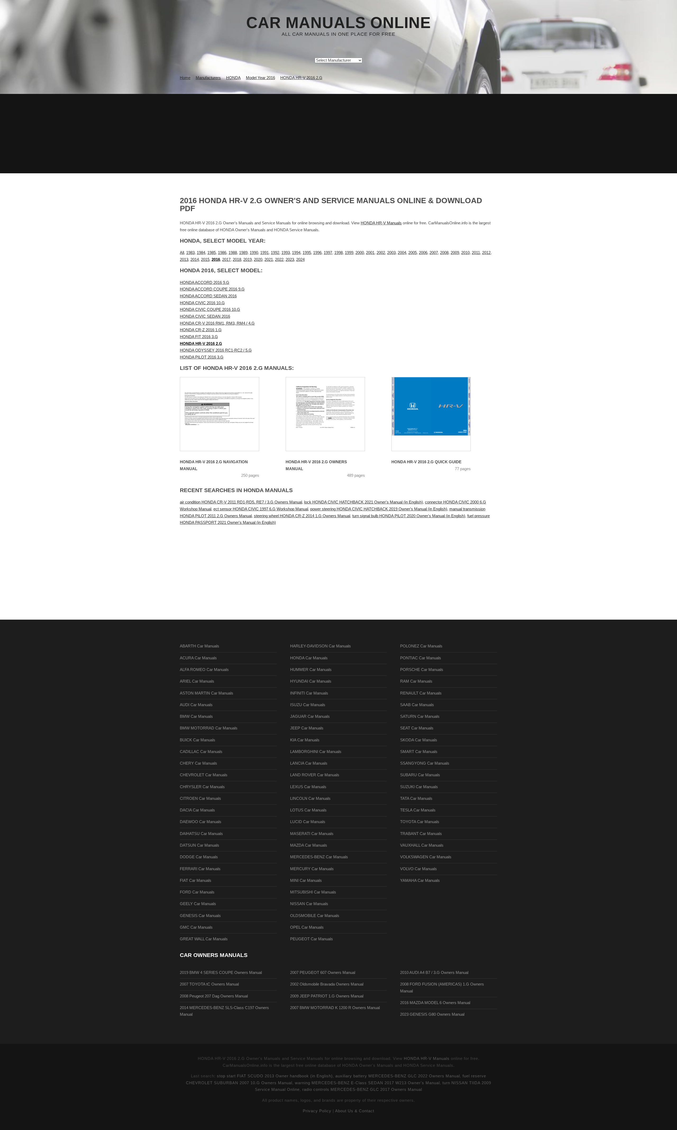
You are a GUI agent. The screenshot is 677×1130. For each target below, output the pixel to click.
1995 (307, 253)
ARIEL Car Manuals (197, 681)
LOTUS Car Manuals (308, 810)
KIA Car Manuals (304, 740)
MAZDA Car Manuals (308, 845)
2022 (279, 259)
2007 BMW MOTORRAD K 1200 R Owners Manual (335, 1008)
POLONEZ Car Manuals (421, 646)
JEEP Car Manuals (306, 728)
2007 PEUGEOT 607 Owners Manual (322, 972)
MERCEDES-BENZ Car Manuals (319, 857)
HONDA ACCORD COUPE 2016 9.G (212, 289)
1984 (201, 253)
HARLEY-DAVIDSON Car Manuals (320, 646)
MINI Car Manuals (306, 880)
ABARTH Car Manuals (199, 646)
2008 (444, 253)
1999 (349, 253)
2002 (381, 253)
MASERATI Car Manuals (311, 834)
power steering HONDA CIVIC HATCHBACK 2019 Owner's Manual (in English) (378, 509)
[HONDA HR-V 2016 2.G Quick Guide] (437, 414)
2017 (226, 259)
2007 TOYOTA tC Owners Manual (209, 984)
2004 (402, 253)
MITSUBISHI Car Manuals (313, 892)
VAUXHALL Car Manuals (421, 845)
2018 (237, 259)
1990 (254, 253)
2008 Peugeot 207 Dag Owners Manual (214, 996)
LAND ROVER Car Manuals (314, 775)
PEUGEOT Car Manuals (311, 939)
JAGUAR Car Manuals (310, 716)
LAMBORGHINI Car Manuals (315, 752)
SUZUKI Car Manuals (419, 787)
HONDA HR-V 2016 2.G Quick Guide (426, 462)
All (182, 253)
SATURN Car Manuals (420, 716)
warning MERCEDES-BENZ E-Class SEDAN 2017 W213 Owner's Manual (367, 1083)
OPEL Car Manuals (307, 927)
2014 (194, 259)
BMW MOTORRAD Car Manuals (208, 728)
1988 (232, 253)
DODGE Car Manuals (199, 857)
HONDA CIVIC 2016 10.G (202, 303)
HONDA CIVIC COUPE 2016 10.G (210, 309)
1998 (338, 253)
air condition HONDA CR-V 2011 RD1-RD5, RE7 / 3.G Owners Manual (241, 502)
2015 (205, 259)
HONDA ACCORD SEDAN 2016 (208, 296)
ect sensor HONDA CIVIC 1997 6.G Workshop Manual (260, 509)
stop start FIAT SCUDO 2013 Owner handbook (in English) (275, 1076)
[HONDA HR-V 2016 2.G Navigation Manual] (226, 414)
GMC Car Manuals (196, 927)
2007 (433, 253)
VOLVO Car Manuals (418, 869)
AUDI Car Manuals (196, 705)
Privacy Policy (317, 1111)
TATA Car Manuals (416, 798)
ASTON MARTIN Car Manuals (206, 693)
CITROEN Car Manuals (200, 798)
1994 (296, 253)
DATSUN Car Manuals (199, 845)
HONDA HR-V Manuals (381, 223)
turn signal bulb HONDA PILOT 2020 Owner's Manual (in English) (408, 516)
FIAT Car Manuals (195, 880)
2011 (476, 253)
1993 (285, 253)
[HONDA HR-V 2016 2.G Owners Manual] (332, 414)
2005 (412, 253)
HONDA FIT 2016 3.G (199, 337)
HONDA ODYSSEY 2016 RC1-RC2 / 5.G (216, 350)
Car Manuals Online (338, 22)
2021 (268, 259)
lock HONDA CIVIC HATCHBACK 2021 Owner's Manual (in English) (363, 502)
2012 (486, 253)
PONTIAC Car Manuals (420, 658)
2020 (258, 259)
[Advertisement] (338, 134)
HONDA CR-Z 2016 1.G (201, 330)
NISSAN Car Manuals (309, 904)
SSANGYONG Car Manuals (424, 763)
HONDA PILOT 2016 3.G (201, 357)
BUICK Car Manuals (197, 740)
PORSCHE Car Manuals (421, 670)
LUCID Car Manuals (307, 822)
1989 (243, 253)
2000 (359, 253)
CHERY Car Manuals (198, 763)
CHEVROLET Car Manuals (203, 775)
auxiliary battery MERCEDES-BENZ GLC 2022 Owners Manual (397, 1076)
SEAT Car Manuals (416, 728)
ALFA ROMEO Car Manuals (204, 670)
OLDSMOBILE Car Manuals (314, 916)
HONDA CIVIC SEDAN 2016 (205, 316)
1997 (328, 253)
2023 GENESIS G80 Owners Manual (432, 1014)
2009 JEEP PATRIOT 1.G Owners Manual (326, 996)
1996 (317, 253)
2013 (184, 259)
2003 (391, 253)
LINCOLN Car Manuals (310, 798)
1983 (190, 253)
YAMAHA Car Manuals (420, 880)
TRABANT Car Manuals (421, 834)
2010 (465, 253)
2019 (247, 259)
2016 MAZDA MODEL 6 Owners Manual (435, 1003)
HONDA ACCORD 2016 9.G (204, 282)
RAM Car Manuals (416, 681)
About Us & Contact (354, 1111)
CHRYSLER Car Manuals (202, 787)
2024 (300, 259)
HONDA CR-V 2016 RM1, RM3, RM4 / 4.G (217, 323)
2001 (370, 253)
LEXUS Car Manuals (308, 787)
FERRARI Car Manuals (200, 869)
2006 (423, 253)
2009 (455, 253)
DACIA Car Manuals (197, 810)
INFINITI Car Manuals (309, 693)
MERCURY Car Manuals (312, 869)
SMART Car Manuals (418, 752)
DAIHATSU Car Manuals (201, 834)
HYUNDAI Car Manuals (310, 681)
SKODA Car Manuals (418, 740)
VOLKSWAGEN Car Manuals (425, 857)
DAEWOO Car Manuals (200, 822)
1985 (211, 253)
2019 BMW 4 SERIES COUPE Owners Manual (221, 972)
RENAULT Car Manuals (421, 693)
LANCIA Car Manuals (308, 763)
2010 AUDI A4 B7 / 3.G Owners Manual (434, 972)
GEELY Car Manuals (198, 904)
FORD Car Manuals (197, 892)
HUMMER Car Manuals (311, 670)
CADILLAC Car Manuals (201, 752)
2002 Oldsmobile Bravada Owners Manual (326, 984)
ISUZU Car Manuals (307, 705)
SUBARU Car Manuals (420, 775)
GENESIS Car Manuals (200, 916)
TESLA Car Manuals (418, 810)
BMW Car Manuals (196, 716)
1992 (275, 253)
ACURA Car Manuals (198, 658)
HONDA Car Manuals (309, 658)
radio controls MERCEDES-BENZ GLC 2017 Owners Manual (362, 1089)
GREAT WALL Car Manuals (204, 939)
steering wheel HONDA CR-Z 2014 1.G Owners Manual (302, 516)
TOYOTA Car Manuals (419, 822)
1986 (222, 253)
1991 (264, 253)
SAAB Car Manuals (417, 705)
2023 (290, 259)
